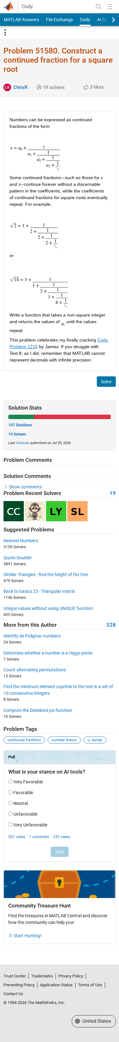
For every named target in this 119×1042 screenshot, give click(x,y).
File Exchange (59, 19)
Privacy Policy (70, 976)
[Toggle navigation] (5, 33)
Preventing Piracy (19, 984)
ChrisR (20, 87)
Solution (22, 443)
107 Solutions (20, 425)
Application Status (56, 984)
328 (111, 625)
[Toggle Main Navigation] (109, 6)
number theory (64, 740)
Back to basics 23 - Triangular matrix (39, 591)
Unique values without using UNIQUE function (48, 608)
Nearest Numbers (20, 540)
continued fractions (24, 740)
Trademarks (42, 976)
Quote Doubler (17, 557)
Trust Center (14, 976)
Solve (106, 381)
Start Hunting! (28, 935)
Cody (27, 6)
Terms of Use (90, 984)
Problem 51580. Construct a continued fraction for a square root (58, 60)
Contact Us (13, 993)
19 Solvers (17, 434)
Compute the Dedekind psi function (37, 710)
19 (112, 493)
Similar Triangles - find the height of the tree (45, 574)
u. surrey (95, 740)
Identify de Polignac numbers (32, 635)
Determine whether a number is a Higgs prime (47, 653)
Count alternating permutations (34, 669)
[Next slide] (108, 19)
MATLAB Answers (21, 19)
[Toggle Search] (98, 6)
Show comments (25, 486)
